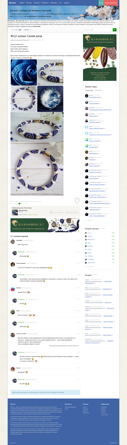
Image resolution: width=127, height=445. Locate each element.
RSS (92, 220)
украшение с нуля (83, 14)
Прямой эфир (91, 86)
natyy (90, 138)
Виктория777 (91, 239)
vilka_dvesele (91, 262)
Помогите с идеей (94, 122)
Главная (22, 3)
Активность (86, 413)
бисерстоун (23, 210)
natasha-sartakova (21, 333)
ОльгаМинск (92, 163)
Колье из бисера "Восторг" (96, 128)
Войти (101, 3)
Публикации (98, 90)
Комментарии (89, 90)
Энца (90, 126)
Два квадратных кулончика (97, 191)
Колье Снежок (93, 116)
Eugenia (18, 368)
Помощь (103, 413)
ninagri (91, 101)
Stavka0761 (92, 107)
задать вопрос (18, 16)
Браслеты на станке (94, 172)
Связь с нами (104, 414)
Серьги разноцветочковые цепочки (99, 203)
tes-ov (89, 233)
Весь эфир (87, 220)
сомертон (22, 201)
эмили (18, 310)
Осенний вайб (93, 147)
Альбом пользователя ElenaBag (94, 302)
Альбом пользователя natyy (93, 289)
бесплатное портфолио (37, 14)
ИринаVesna (92, 120)
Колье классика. (93, 178)
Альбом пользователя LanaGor (93, 281)
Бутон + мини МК (94, 166)
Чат (60, 3)
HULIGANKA (19, 240)
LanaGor (89, 236)
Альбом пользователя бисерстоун (20, 40)
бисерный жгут (16, 201)
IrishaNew (90, 256)
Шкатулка (91, 159)
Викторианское (93, 153)
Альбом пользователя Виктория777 (95, 308)
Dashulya (18, 288)
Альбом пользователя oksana (93, 316)
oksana (89, 249)
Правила (103, 409)
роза (30, 201)
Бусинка (12, 2)
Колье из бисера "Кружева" (97, 184)
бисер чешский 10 (37, 201)
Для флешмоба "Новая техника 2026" (100, 109)
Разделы (85, 409)
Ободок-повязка (94, 103)
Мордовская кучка (94, 97)
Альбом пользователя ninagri (93, 321)
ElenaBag (91, 157)
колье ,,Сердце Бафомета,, (97, 216)
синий (27, 201)
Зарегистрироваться (111, 3)
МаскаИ (91, 95)
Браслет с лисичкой (94, 141)
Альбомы (27, 29)
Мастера (29, 3)
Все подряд (16, 29)
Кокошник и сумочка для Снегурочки (99, 134)
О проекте (104, 407)
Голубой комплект (94, 209)
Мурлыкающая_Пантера (95, 170)
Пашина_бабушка (21, 263)
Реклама (103, 411)
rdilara (90, 151)
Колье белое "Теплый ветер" (97, 197)
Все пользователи (89, 266)
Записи (85, 407)
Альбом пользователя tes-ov (93, 295)
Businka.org (13, 443)
